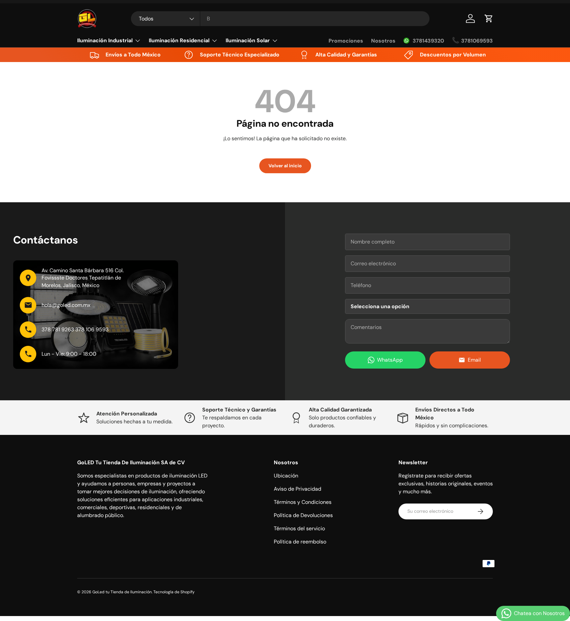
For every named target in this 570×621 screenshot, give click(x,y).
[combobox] (280, 18)
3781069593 (477, 40)
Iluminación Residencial (179, 40)
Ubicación (286, 475)
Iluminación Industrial (105, 40)
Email (474, 359)
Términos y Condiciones (303, 502)
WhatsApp (390, 359)
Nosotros (383, 40)
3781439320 (428, 40)
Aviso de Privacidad (297, 488)
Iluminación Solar (248, 40)
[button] (489, 18)
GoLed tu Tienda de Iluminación (122, 592)
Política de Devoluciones (303, 515)
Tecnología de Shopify (174, 592)
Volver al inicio (285, 166)
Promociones (346, 40)
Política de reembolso (300, 541)
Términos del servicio (299, 528)
